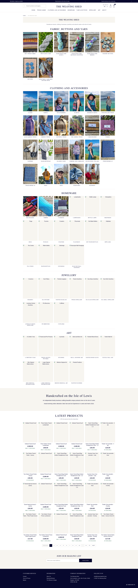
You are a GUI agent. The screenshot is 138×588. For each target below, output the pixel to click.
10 (79, 545)
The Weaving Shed (69, 6)
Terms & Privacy (26, 578)
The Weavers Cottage (52, 580)
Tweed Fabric (41, 10)
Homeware (71, 10)
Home (33, 10)
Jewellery (92, 10)
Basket (24, 580)
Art (99, 10)
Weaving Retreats (51, 578)
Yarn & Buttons (81, 10)
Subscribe (85, 560)
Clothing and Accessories (57, 10)
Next (93, 545)
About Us (49, 576)
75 (89, 545)
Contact (25, 576)
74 (86, 545)
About (104, 10)
